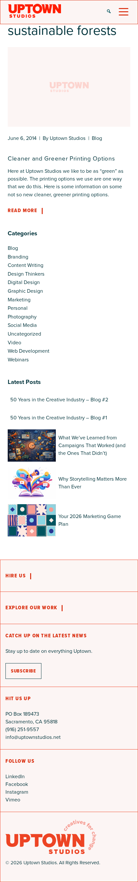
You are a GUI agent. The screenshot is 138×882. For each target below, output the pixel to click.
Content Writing (25, 265)
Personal (18, 308)
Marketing (19, 299)
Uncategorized (24, 334)
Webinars (18, 359)
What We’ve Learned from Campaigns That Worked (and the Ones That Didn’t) (91, 445)
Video (14, 342)
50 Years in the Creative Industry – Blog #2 (59, 399)
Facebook (16, 784)
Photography (22, 316)
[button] (109, 12)
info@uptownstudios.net (33, 737)
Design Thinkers (26, 274)
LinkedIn (15, 776)
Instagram (16, 792)
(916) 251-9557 (22, 729)
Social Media (22, 325)
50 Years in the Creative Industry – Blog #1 (58, 417)
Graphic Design (25, 291)
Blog (97, 138)
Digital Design (24, 282)
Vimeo (12, 799)
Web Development (28, 351)
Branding (18, 256)
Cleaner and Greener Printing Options (61, 158)
